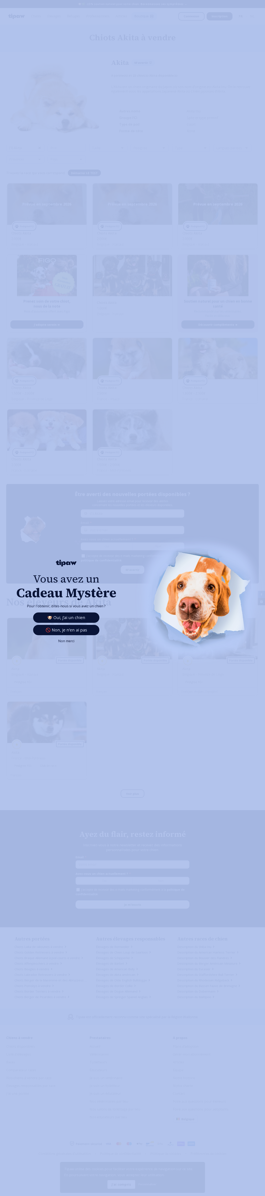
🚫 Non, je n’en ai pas (66, 630)
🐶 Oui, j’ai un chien (66, 617)
